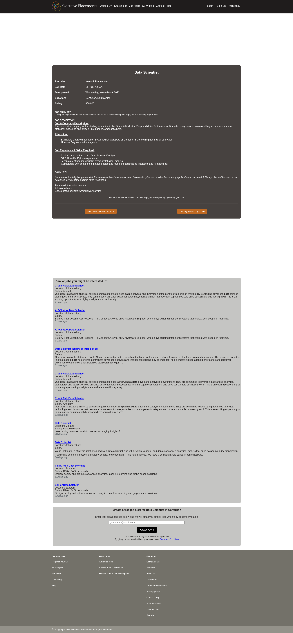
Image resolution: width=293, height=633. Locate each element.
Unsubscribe (152, 609)
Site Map (150, 615)
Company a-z (152, 561)
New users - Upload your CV (100, 211)
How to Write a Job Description (114, 573)
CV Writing (148, 6)
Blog (169, 6)
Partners (150, 567)
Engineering (151, 139)
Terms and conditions (156, 585)
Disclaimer (151, 579)
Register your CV (60, 561)
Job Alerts (134, 6)
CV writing (57, 579)
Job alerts (56, 573)
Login (210, 6)
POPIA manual (153, 603)
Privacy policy (153, 591)
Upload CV (106, 6)
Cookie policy (152, 597)
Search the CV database (111, 567)
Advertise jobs (106, 561)
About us (150, 573)
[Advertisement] (146, 34)
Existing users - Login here (192, 211)
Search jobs (120, 6)
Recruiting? (234, 6)
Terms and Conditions (169, 539)
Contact (160, 6)
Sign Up (221, 6)
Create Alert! (147, 529)
